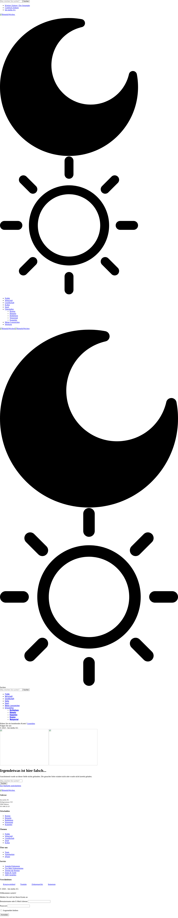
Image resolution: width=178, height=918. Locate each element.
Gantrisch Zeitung (12, 8)
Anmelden (31, 723)
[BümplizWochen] (15, 328)
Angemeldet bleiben (10, 910)
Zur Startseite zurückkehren (10, 786)
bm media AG (10, 10)
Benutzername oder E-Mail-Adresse (13, 901)
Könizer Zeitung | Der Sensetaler (17, 5)
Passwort (3, 906)
